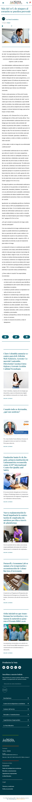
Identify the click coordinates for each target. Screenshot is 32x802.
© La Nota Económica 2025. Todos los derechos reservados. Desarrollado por (16, 798)
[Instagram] (15, 667)
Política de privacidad (7, 789)
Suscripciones (7, 698)
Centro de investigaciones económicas (14, 703)
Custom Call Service (9, 709)
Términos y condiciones (8, 786)
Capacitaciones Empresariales (11, 720)
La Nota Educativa (8, 725)
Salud (8, 22)
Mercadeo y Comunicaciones (11, 714)
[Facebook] (3, 667)
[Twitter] (7, 667)
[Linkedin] (19, 667)
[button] (3, 2)
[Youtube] (11, 667)
